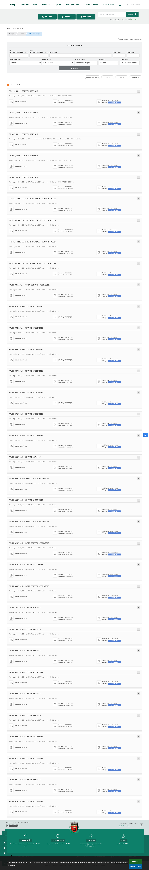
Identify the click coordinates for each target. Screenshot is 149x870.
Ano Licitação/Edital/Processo (38, 51)
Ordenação (124, 59)
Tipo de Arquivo (15, 59)
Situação (102, 59)
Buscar (131, 14)
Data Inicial (117, 52)
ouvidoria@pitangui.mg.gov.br (91, 844)
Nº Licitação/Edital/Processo (18, 51)
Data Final (130, 52)
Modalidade (46, 59)
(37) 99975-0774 (90, 846)
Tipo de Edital (80, 59)
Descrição (53, 52)
